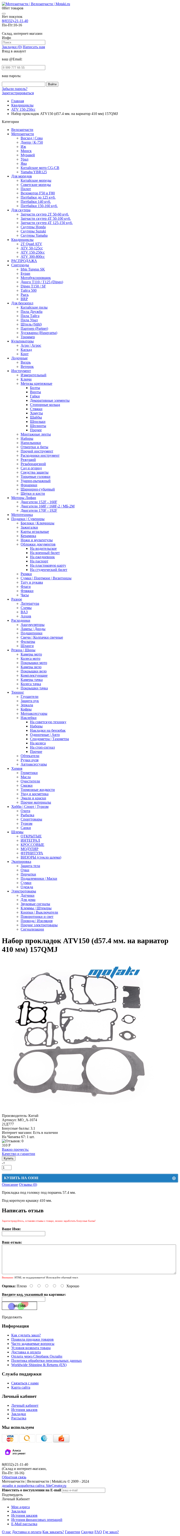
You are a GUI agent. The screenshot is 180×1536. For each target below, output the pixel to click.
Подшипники (31, 633)
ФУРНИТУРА (32, 853)
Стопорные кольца (45, 405)
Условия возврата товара (31, 1348)
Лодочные (19, 358)
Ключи (26, 379)
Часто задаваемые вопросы (32, 1344)
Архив (26, 616)
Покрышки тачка (34, 688)
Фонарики (29, 485)
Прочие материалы (36, 802)
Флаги (26, 587)
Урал (24, 159)
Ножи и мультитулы (37, 540)
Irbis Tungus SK (33, 269)
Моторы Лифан (23, 498)
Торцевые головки (35, 477)
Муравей (28, 155)
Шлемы (17, 832)
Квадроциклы (22, 240)
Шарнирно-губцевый (38, 489)
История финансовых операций (36, 1520)
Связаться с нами (25, 1383)
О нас (6, 1532)
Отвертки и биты (34, 447)
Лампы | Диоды (33, 629)
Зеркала (27, 705)
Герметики (29, 773)
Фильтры (28, 642)
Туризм (26, 823)
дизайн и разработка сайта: (34, 1486)
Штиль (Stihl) (31, 324)
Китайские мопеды (36, 180)
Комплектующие (34, 675)
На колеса (38, 743)
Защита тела (30, 866)
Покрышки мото (34, 663)
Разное (16, 599)
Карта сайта (20, 1387)
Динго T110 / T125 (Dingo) (42, 282)
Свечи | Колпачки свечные (42, 637)
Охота (25, 811)
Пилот (26, 189)
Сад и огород (31, 468)
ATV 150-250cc (33, 252)
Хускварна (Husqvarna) (39, 333)
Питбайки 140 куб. (36, 202)
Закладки (18, 1414)
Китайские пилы (34, 307)
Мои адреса (20, 1507)
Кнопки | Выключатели (39, 912)
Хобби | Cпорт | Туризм (30, 807)
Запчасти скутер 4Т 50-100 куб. (46, 218)
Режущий (28, 460)
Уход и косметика (35, 794)
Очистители (30, 781)
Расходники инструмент (40, 455)
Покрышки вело (34, 671)
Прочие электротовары (39, 925)
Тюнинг (17, 692)
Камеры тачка (32, 680)
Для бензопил (22, 303)
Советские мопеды (36, 185)
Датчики (27, 895)
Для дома (28, 900)
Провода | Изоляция (36, 921)
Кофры (26, 709)
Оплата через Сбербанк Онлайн (36, 1356)
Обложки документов (38, 544)
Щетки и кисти (33, 493)
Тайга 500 (29, 290)
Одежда (27, 887)
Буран (25, 273)
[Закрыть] (4, 13)
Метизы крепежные (36, 383)
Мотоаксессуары (34, 713)
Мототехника (22, 515)
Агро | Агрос (31, 345)
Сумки (26, 883)
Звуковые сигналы (35, 904)
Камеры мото (31, 654)
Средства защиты (35, 472)
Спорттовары (31, 819)
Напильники (31, 443)
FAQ (98, 1532)
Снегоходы (20, 265)
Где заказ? (111, 1532)
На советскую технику (48, 722)
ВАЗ (24, 612)
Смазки (27, 785)
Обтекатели (30, 756)
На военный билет (45, 553)
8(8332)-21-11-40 (15, 21)
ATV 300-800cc (33, 257)
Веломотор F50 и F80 (38, 193)
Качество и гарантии (18, 1151)
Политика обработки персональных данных (46, 1361)
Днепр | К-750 (32, 142)
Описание (10, 1184)
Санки (26, 828)
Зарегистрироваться (18, 93)
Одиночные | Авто (45, 735)
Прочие (36, 752)
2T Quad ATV (31, 244)
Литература (30, 603)
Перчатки (28, 874)
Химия (16, 768)
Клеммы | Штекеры (36, 908)
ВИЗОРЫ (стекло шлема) (41, 857)
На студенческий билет (48, 570)
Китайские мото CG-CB (40, 168)
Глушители (29, 697)
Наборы (27, 438)
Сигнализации (32, 929)
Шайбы (36, 417)
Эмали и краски (33, 798)
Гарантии (72, 1532)
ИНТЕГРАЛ (30, 840)
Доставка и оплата (26, 1352)
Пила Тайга (30, 316)
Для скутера (20, 210)
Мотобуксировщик (36, 278)
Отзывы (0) (28, 1184)
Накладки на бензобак (48, 730)
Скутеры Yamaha (34, 235)
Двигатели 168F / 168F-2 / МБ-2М (48, 506)
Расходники (20, 620)
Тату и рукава (32, 582)
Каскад (26, 350)
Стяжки (36, 409)
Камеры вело (31, 667)
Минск (26, 151)
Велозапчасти (22, 130)
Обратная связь (14, 1477)
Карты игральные (35, 532)
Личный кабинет (24, 1405)
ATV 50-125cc (32, 248)
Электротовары (23, 891)
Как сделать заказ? (26, 1335)
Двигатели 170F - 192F (39, 510)
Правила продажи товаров (32, 1339)
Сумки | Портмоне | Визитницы (46, 578)
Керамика (28, 536)
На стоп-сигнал (42, 747)
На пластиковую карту (48, 565)
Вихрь (26, 362)
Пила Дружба (31, 312)
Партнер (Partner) (34, 328)
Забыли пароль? (14, 89)
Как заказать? (53, 1532)
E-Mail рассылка (24, 1524)
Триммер (28, 337)
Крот (25, 354)
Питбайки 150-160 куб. (39, 206)
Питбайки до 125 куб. (38, 197)
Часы (25, 595)
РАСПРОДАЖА (24, 261)
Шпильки (37, 422)
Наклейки (29, 718)
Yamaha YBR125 (34, 172)
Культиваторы (22, 341)
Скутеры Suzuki (33, 231)
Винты (35, 392)
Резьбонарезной (33, 464)
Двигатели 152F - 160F (39, 502)
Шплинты (38, 426)
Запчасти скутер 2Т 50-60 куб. (45, 214)
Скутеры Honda (33, 227)
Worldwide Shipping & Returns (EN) (39, 1365)
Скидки (87, 1532)
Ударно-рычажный (36, 481)
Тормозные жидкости (38, 790)
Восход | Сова (32, 138)
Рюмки (26, 574)
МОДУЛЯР (29, 849)
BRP (24, 299)
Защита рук (30, 701)
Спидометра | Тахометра (49, 739)
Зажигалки (29, 527)
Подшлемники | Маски (39, 878)
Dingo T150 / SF (33, 286)
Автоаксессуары (34, 764)
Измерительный (33, 375)
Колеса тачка (31, 684)
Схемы (26, 608)
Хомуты (36, 413)
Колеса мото (30, 658)
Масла (26, 777)
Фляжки (27, 591)
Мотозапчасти (22, 134)
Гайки (35, 396)
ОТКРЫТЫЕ (31, 836)
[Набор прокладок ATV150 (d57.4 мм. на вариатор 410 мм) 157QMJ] (78, 1111)
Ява (24, 163)
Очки (25, 870)
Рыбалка (27, 815)
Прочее (36, 430)
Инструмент (21, 371)
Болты (35, 388)
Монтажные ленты (36, 434)
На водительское (43, 548)
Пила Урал (29, 320)
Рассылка (18, 1418)
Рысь (25, 295)
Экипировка (21, 862)
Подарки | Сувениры (28, 519)
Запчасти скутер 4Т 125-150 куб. (47, 223)
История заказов (24, 1410)
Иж (23, 147)
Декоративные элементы (50, 400)
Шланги (27, 646)
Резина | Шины (23, 650)
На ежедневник (42, 557)
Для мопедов (21, 176)
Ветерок (27, 367)
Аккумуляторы (33, 625)
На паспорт (39, 561)
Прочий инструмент (37, 451)
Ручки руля (29, 760)
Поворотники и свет (37, 917)
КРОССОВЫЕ (32, 845)
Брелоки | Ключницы (37, 523)
